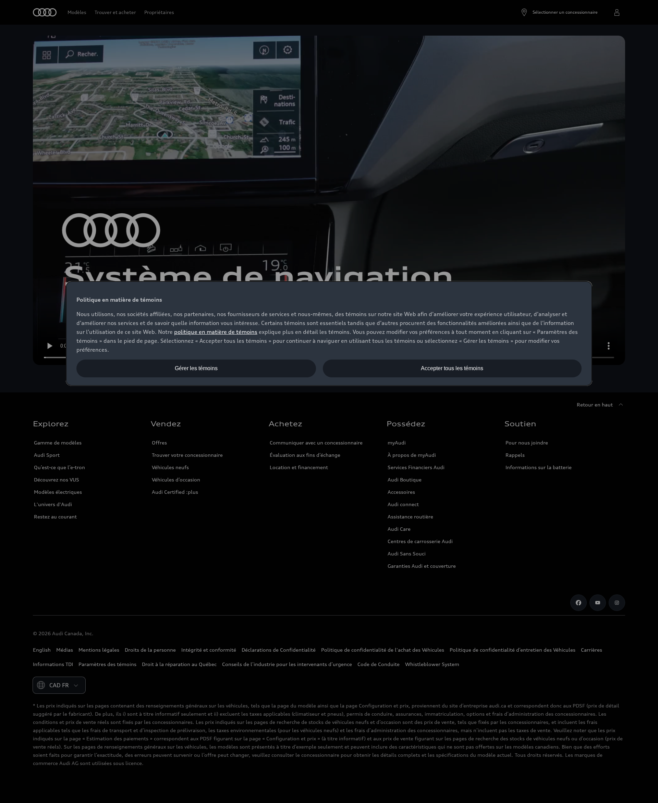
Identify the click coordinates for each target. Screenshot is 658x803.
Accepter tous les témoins (452, 368)
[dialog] (329, 333)
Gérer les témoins (196, 368)
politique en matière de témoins (215, 331)
